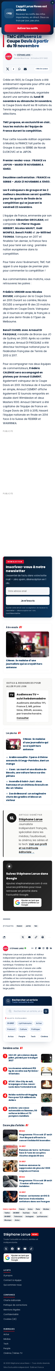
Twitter (7, 1213)
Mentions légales (12, 1309)
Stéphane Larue (23, 55)
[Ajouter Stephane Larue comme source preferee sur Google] (28, 902)
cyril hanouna (25, 1023)
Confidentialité (11, 1314)
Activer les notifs (27, 28)
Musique (7, 1220)
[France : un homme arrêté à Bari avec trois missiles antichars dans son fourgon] (10, 1197)
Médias (22, 1131)
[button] (36, 937)
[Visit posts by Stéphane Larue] (8, 56)
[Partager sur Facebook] (13, 69)
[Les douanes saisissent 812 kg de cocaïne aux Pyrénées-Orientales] (46, 1071)
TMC (35, 926)
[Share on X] (7, 69)
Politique (35, 1029)
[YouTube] (39, 948)
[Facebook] (36, 948)
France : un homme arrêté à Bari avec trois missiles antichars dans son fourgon (34, 1198)
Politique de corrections (15, 1305)
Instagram (29, 1216)
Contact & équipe (12, 1280)
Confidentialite (13, 613)
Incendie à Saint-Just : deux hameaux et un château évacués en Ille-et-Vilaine (27, 785)
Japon (28, 926)
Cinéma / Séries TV (13, 1353)
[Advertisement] (27, 461)
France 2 (11, 1029)
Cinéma (44, 1036)
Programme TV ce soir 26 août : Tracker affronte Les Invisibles (35, 1183)
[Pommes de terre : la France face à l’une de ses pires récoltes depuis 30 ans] (10, 1151)
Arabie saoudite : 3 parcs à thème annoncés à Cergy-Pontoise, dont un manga (27, 760)
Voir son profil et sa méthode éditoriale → (33, 848)
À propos (8, 1275)
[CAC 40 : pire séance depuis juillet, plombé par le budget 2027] (46, 1058)
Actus (39, 1023)
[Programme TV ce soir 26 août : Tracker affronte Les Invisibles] (10, 1181)
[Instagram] (43, 948)
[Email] (25, 69)
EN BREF (10, 1023)
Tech (33, 1036)
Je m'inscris (28, 600)
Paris (38, 1209)
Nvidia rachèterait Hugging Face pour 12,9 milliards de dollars (23, 1097)
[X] (6, 1248)
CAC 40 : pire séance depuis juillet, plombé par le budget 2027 (23, 1058)
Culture (23, 1029)
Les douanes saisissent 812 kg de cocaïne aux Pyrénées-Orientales (24, 1071)
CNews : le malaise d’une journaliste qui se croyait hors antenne (24, 664)
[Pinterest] (47, 948)
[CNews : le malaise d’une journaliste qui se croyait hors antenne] (27, 644)
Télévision (18, 1216)
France (19, 926)
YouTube (26, 1213)
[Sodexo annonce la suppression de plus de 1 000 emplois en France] (10, 1166)
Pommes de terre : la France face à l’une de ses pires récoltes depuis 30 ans (34, 1153)
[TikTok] (31, 1248)
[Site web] (32, 948)
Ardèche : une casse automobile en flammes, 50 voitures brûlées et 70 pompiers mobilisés (23, 1112)
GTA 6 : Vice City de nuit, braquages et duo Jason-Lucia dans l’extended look (22, 1084)
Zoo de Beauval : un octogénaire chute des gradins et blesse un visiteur (26, 797)
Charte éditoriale (12, 1300)
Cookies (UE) (10, 1319)
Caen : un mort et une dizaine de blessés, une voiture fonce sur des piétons (26, 773)
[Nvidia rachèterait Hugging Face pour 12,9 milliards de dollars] (46, 1097)
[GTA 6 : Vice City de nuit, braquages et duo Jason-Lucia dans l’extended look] (46, 1084)
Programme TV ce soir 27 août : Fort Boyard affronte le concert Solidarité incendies (35, 1137)
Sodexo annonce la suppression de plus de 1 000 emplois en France (34, 1168)
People (22, 1036)
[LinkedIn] (51, 948)
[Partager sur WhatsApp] (19, 69)
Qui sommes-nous (13, 1285)
